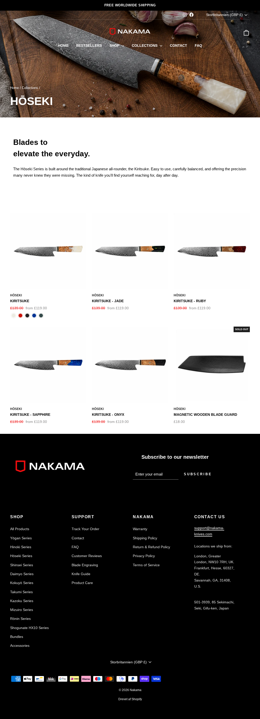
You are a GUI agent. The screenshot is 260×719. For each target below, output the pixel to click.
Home (14, 88)
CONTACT (178, 45)
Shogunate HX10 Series (29, 628)
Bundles (16, 637)
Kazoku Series (21, 601)
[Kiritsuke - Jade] (41, 315)
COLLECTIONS (145, 45)
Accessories (19, 646)
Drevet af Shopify (130, 699)
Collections (30, 88)
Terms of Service (146, 565)
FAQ (198, 45)
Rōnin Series (20, 619)
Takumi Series (21, 592)
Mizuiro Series (21, 610)
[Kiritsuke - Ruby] (20, 315)
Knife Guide (81, 574)
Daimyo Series (22, 574)
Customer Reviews (87, 556)
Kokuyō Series (21, 583)
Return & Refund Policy (151, 547)
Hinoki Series (20, 547)
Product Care (82, 583)
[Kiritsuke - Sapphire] (34, 315)
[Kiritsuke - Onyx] (27, 315)
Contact (78, 538)
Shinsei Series (21, 565)
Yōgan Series (21, 538)
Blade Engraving (85, 565)
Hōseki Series (21, 556)
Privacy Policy (144, 556)
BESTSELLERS (89, 45)
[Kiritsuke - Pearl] (13, 315)
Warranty (140, 529)
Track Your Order (85, 529)
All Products (19, 529)
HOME (63, 45)
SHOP (114, 45)
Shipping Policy (145, 538)
